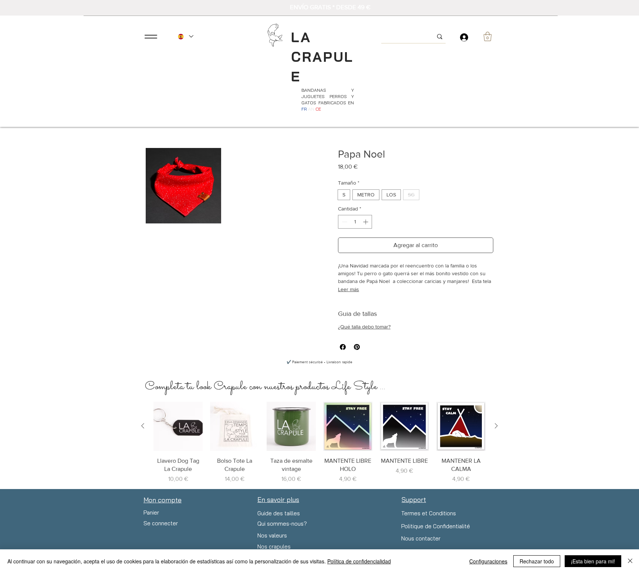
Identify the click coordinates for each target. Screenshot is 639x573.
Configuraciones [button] (488, 561)
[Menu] (151, 36)
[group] (319, 442)
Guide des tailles (278, 513)
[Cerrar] (630, 561)
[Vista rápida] (178, 426)
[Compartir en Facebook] (342, 347)
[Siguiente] (496, 425)
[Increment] (366, 221)
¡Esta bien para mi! (593, 561)
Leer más (348, 289)
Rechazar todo (537, 561)
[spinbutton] (355, 221)
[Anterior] (142, 425)
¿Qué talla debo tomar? (364, 327)
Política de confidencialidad (359, 561)
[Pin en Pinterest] (356, 347)
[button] (487, 36)
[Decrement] (343, 221)
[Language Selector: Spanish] (185, 36)
